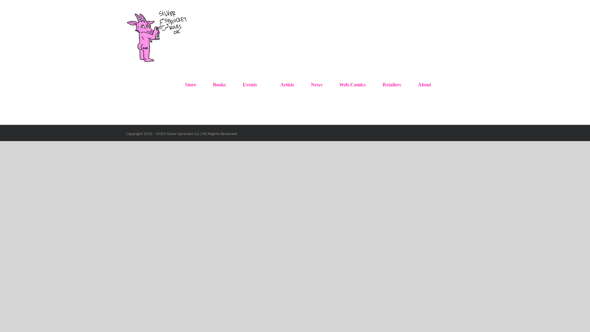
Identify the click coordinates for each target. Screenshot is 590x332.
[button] (449, 85)
